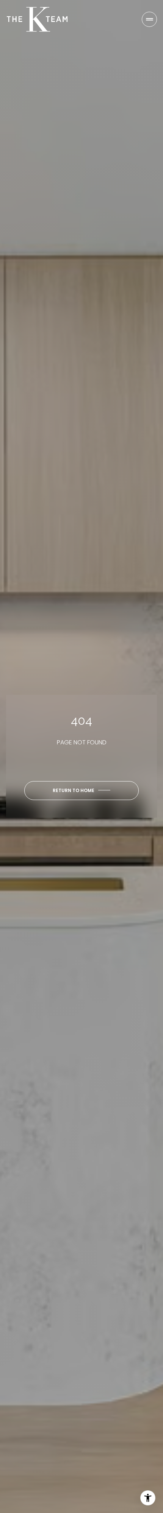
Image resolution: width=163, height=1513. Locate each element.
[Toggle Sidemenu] (149, 19)
